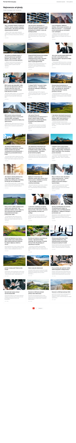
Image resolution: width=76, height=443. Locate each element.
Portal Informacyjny (9, 2)
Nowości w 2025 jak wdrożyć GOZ (61, 292)
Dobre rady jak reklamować (35, 268)
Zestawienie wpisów (61, 1)
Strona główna (70, 1)
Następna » (41, 308)
